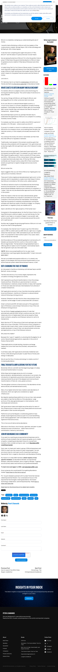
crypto (24, 498)
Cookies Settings (51, 666)
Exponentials (34, 495)
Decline (48, 18)
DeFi (36, 498)
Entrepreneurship (24, 495)
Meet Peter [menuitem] (5, 640)
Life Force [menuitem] (23, 640)
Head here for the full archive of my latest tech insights (17, 487)
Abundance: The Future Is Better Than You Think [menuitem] (31, 643)
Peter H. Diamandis (13, 503)
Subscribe (29, 598)
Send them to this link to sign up (16, 472)
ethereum (30, 498)
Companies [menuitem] (5, 651)
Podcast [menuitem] (5, 648)
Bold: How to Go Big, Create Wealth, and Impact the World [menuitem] (30, 648)
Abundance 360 (5, 498)
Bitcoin (15, 495)
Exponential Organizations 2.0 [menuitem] (28, 654)
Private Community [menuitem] (7, 653)
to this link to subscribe (19, 84)
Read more (51, 151)
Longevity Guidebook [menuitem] (26, 656)
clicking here (25, 82)
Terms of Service (41, 666)
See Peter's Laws (50, 229)
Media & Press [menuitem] (6, 656)
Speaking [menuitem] (5, 643)
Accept (36, 18)
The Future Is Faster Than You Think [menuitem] (29, 651)
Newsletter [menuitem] (5, 645)
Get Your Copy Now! (50, 69)
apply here (4, 255)
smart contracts (16, 311)
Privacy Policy (36, 10)
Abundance (9, 495)
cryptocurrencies (16, 498)
